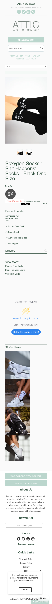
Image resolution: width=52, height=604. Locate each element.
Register (20, 59)
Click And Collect (26, 559)
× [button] (40, 570)
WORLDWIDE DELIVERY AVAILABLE (26, 476)
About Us (14, 56)
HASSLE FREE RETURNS (26, 483)
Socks (20, 266)
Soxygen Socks (18, 269)
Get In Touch (25, 56)
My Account (31, 59)
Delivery (26, 566)
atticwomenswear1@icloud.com (26, 7)
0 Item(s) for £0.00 (26, 40)
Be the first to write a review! (26, 332)
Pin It (44, 203)
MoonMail (37, 201)
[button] (28, 602)
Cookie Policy (26, 563)
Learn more (25, 590)
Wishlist (36, 56)
